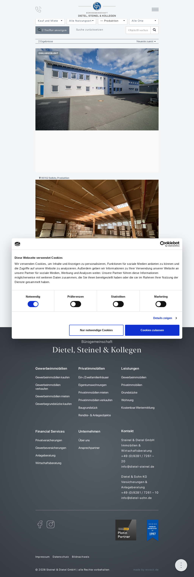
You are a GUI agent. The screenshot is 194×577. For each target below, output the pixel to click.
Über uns (84, 440)
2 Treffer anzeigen (54, 30)
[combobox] (50, 20)
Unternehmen (89, 431)
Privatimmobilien (91, 368)
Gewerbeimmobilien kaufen (52, 377)
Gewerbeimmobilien (51, 368)
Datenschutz (61, 556)
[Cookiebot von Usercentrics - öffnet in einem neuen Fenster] (162, 244)
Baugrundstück (88, 407)
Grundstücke (129, 392)
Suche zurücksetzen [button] (89, 29)
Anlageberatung (45, 455)
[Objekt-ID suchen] (154, 30)
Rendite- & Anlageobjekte (94, 415)
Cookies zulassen (152, 330)
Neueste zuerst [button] (145, 41)
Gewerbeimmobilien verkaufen (47, 386)
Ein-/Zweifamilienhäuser (93, 377)
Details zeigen (162, 318)
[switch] (75, 304)
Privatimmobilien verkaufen (95, 400)
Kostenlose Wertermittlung (138, 407)
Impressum (42, 556)
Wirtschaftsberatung (48, 463)
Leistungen (130, 368)
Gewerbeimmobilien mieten (52, 396)
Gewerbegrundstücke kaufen (53, 404)
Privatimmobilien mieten (93, 392)
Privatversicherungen (48, 440)
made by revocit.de (146, 569)
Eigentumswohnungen (92, 385)
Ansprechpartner (89, 448)
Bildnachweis (80, 556)
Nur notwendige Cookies (96, 330)
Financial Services (50, 431)
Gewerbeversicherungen (50, 448)
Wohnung (127, 400)
